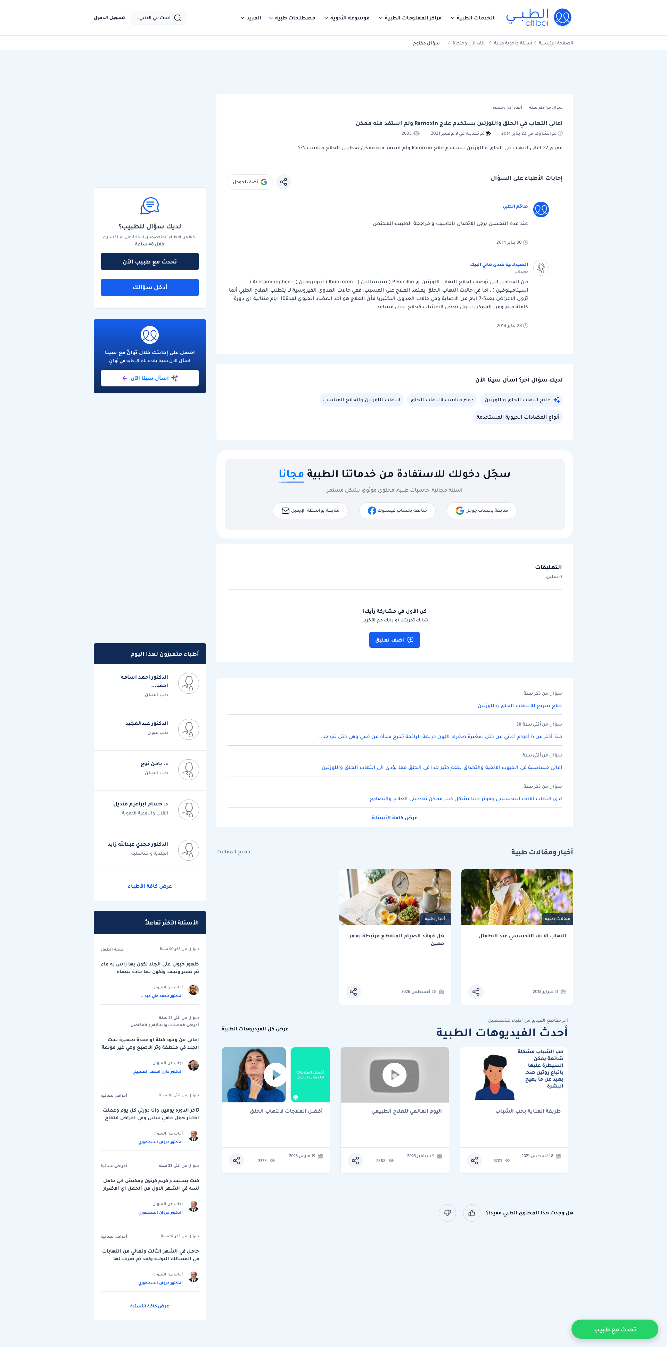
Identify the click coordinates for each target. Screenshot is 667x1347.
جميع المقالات (233, 851)
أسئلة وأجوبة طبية (513, 43)
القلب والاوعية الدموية (145, 813)
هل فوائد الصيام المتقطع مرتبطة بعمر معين (396, 939)
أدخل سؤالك (149, 287)
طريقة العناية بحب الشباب (528, 1111)
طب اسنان (156, 694)
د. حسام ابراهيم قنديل (140, 804)
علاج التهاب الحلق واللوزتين (517, 399)
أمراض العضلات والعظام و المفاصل (165, 1025)
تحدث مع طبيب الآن (150, 261)
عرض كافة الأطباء (150, 886)
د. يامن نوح (154, 763)
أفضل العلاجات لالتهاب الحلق (286, 1111)
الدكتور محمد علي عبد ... (161, 996)
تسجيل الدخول (109, 17)
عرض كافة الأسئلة (395, 817)
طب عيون (158, 732)
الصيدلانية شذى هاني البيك (499, 264)
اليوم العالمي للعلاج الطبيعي (406, 1111)
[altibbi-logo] (539, 18)
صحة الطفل (112, 949)
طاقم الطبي (515, 206)
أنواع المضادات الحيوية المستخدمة (518, 417)
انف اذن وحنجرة (469, 43)
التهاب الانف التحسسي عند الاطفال (522, 936)
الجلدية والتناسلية (149, 853)
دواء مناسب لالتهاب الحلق (442, 399)
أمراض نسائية (114, 1095)
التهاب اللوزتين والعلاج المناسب (361, 399)
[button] (472, 18)
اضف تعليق (389, 640)
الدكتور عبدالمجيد (146, 723)
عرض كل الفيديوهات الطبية (255, 1029)
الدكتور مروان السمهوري (160, 1142)
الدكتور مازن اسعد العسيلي (157, 1071)
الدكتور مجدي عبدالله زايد (138, 844)
